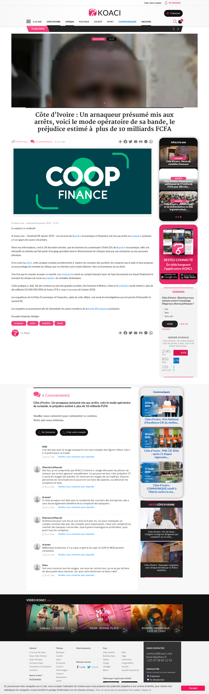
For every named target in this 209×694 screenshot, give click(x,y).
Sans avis (169, 316)
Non (167, 312)
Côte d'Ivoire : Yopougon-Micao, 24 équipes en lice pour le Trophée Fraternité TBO (96, 28)
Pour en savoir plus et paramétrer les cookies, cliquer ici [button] (123, 689)
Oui (166, 309)
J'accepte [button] (193, 688)
